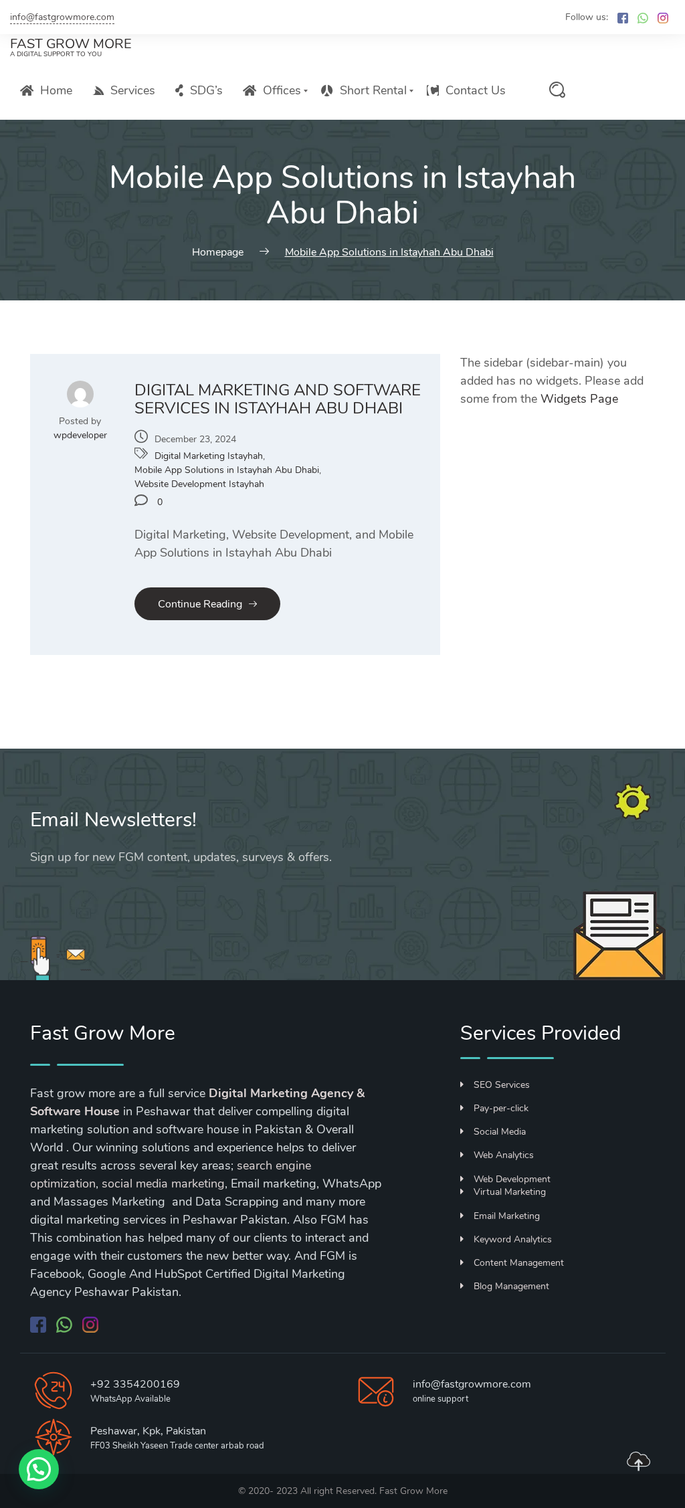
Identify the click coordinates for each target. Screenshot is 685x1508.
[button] (39, 1469)
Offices (282, 90)
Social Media (500, 1131)
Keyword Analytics (513, 1239)
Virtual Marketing (510, 1192)
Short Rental (373, 90)
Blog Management (511, 1286)
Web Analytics (504, 1155)
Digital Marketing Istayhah (209, 456)
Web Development (512, 1179)
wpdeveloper (80, 435)
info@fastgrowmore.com (62, 17)
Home (56, 90)
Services (132, 90)
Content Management (519, 1262)
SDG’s (206, 90)
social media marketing (163, 1183)
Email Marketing (507, 1216)
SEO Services (502, 1084)
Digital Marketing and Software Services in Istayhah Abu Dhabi (277, 399)
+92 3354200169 (135, 1384)
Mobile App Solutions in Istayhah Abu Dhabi (226, 470)
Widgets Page (579, 399)
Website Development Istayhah (199, 484)
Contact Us (476, 90)
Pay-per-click (501, 1108)
